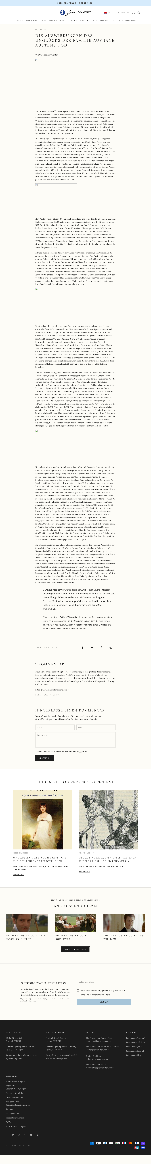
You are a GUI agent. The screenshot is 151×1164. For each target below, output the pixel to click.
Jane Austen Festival (103, 20)
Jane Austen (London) (26, 20)
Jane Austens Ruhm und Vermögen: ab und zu (78, 593)
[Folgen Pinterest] (25, 1135)
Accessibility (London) (15, 1118)
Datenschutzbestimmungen (72, 719)
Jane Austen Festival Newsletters (95, 995)
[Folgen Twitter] (13, 1135)
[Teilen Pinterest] (101, 647)
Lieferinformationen (14, 1097)
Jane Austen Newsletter (72, 624)
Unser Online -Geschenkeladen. (70, 628)
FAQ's (8, 1122)
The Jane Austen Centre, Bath (99, 1038)
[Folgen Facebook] (7, 1135)
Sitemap (9, 1109)
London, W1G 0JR (53, 1041)
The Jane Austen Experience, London (102, 1046)
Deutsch (122, 13)
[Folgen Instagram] (19, 1135)
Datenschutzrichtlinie (15, 1093)
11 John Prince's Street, (56, 1038)
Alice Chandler (21, 853)
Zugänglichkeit (12, 1113)
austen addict (86, 853)
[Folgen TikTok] (37, 1135)
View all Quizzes (75, 949)
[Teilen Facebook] (82, 647)
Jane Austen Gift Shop (53, 20)
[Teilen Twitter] (92, 647)
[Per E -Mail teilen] (111, 647)
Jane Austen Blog (127, 20)
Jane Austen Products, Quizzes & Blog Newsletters (103, 990)
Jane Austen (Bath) (78, 20)
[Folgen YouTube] (31, 1135)
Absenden (45, 758)
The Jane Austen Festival (96, 1064)
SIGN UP (104, 1002)
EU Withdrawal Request (16, 1126)
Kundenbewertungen (15, 1081)
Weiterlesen (18, 874)
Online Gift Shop (93, 1056)
